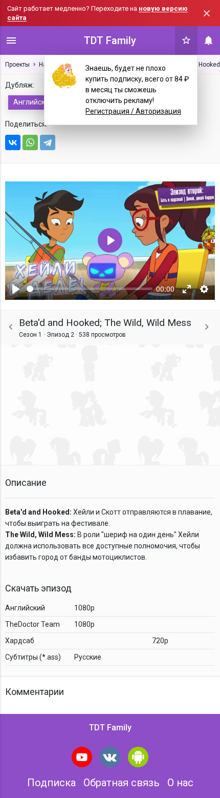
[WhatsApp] (30, 142)
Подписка (51, 782)
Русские (87, 657)
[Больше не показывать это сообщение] (206, 13)
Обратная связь (121, 782)
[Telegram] (47, 142)
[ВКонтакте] (12, 142)
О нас (180, 782)
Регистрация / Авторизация (133, 111)
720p (160, 641)
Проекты (17, 64)
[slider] (89, 289)
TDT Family (110, 40)
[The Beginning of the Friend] (11, 327)
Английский (33, 102)
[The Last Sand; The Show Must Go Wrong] (207, 327)
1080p (84, 608)
